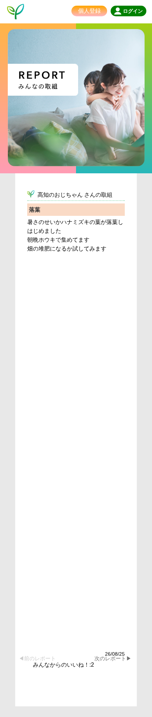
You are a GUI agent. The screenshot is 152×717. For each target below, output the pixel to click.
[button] (132, 653)
